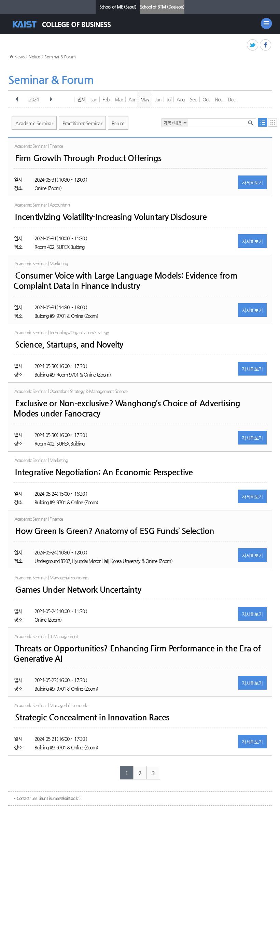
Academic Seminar (34, 123)
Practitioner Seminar (82, 123)
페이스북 (266, 45)
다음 (50, 99)
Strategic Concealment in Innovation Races (92, 717)
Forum (118, 123)
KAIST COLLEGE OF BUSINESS (68, 24)
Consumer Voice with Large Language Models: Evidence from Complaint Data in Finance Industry (125, 281)
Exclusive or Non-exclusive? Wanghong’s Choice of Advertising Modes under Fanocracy (126, 408)
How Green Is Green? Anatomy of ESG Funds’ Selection (114, 531)
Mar (119, 99)
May (144, 99)
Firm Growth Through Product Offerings (88, 158)
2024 (34, 99)
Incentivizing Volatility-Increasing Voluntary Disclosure (111, 217)
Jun (158, 99)
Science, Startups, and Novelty (69, 344)
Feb (105, 99)
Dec (231, 99)
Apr (131, 99)
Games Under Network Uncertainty (78, 589)
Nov (218, 99)
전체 (81, 99)
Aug (180, 99)
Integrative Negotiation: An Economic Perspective (104, 472)
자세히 (252, 182)
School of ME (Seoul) (117, 6)
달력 (272, 122)
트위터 (253, 45)
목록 (262, 122)
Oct (205, 99)
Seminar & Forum (60, 56)
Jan (94, 99)
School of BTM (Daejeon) (162, 6)
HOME (11, 56)
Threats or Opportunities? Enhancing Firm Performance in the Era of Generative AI (137, 653)
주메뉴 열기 (266, 23)
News (19, 56)
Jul (169, 99)
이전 (16, 99)
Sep (193, 99)
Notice (34, 56)
